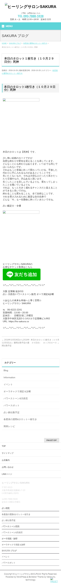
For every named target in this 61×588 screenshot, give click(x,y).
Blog (6, 370)
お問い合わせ (8, 467)
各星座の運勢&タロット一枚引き (20, 419)
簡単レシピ (9, 426)
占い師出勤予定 (12, 412)
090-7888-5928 (33, 16)
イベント (8, 384)
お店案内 (6, 460)
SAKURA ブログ (9, 551)
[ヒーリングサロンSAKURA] (30, 6)
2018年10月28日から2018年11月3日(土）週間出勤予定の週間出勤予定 (16, 343)
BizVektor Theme (36, 577)
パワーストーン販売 (10, 526)
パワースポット (12, 405)
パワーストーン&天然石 (16, 398)
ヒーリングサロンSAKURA (27, 574)
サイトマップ (8, 453)
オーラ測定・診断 (9, 539)
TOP (4, 446)
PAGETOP (52, 440)
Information (9, 377)
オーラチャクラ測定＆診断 (17, 391)
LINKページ (7, 474)
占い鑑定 (6, 508)
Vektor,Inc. (51, 577)
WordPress (21, 577)
